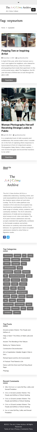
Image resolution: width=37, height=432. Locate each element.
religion (12, 300)
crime (24, 263)
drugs (20, 268)
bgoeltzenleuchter (22, 58)
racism (30, 296)
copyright (16, 263)
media (24, 280)
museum (23, 284)
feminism (26, 272)
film (5, 276)
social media (8, 304)
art (24, 255)
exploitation (8, 272)
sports (29, 304)
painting (21, 288)
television (15, 308)
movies (6, 284)
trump (30, 308)
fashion (17, 272)
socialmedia (19, 304)
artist (30, 255)
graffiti (6, 280)
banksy (6, 259)
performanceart (9, 292)
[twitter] (8, 237)
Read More (9, 80)
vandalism (7, 312)
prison (14, 296)
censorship (25, 259)
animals (17, 255)
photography (22, 292)
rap (5, 300)
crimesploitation (9, 268)
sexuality (21, 300)
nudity (13, 288)
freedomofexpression (17, 276)
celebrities (15, 259)
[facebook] (4, 237)
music (6, 288)
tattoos (6, 308)
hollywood (15, 280)
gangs (29, 276)
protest (22, 296)
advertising (8, 255)
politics (6, 296)
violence (17, 312)
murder (14, 284)
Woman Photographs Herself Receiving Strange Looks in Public (17, 127)
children (6, 263)
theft (23, 308)
